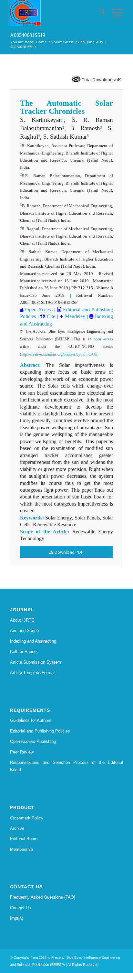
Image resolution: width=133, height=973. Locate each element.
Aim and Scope (24, 630)
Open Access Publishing (33, 741)
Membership (21, 849)
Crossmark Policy (26, 818)
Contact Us (20, 907)
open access (103, 339)
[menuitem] (99, 13)
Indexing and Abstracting (33, 641)
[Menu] (114, 13)
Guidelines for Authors (30, 720)
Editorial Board (23, 838)
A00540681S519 (27, 35)
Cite (51, 316)
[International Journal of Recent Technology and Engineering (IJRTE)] (55, 13)
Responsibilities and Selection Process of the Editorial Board (66, 766)
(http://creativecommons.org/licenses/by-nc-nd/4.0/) (59, 354)
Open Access (38, 309)
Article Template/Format (32, 672)
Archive (17, 828)
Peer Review (22, 752)
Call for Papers (24, 651)
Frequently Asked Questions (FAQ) (42, 897)
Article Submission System (35, 662)
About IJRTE (22, 620)
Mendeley (74, 316)
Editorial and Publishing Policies (40, 731)
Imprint (16, 918)
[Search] (99, 13)
